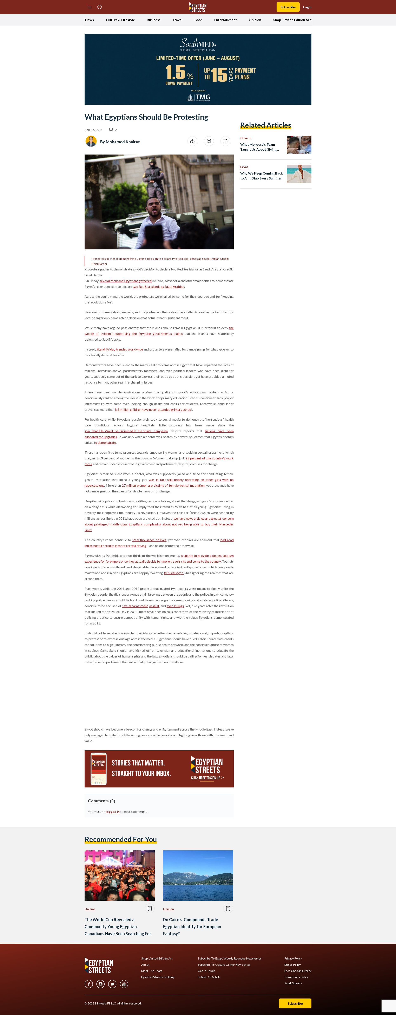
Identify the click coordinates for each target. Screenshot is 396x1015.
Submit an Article (209, 977)
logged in (113, 811)
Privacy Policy (293, 958)
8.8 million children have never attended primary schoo (153, 409)
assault (154, 606)
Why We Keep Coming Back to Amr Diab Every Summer (261, 175)
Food (198, 20)
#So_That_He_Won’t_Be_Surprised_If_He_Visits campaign (126, 431)
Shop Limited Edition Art (292, 20)
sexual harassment (135, 606)
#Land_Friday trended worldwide (119, 349)
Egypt (244, 167)
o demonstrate (105, 442)
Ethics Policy (292, 964)
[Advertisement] (116, 695)
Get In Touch (206, 971)
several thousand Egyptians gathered (126, 281)
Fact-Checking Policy (297, 971)
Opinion (255, 20)
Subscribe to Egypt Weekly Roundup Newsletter (229, 958)
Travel (177, 20)
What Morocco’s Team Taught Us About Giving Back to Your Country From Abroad (261, 147)
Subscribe (288, 7)
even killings (175, 606)
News (89, 20)
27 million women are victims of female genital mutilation (163, 485)
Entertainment (225, 20)
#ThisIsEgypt (174, 573)
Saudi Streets (293, 983)
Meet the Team (151, 971)
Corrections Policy (296, 977)
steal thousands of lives (149, 540)
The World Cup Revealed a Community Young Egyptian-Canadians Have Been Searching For (118, 926)
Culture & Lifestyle (120, 20)
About (145, 964)
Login (307, 7)
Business (153, 20)
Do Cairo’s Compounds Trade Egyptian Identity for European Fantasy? (192, 926)
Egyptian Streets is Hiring (157, 977)
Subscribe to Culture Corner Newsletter (224, 964)
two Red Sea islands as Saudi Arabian (158, 286)
